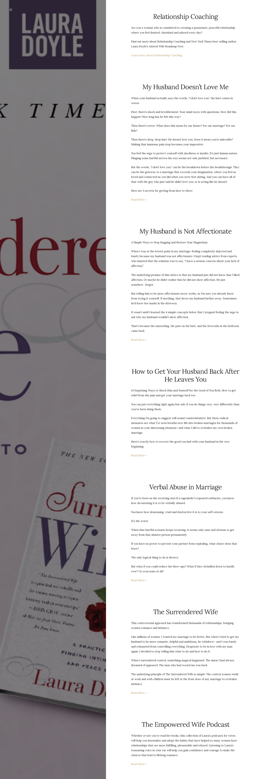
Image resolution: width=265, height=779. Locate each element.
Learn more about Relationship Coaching (156, 55)
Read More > (139, 199)
